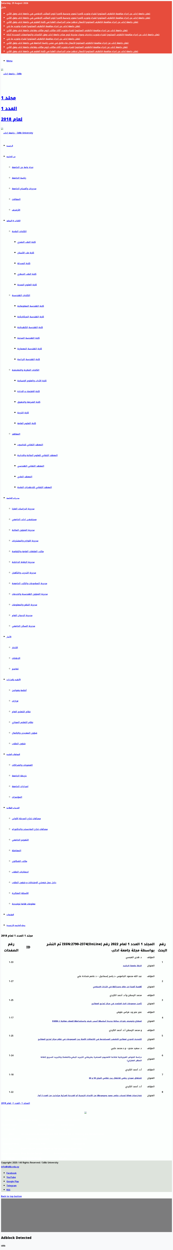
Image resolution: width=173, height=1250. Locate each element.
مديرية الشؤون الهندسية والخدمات (30, 594)
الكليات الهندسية (21, 295)
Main (11, 1134)
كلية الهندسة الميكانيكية (30, 317)
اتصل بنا (68, 1129)
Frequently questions (37, 1139)
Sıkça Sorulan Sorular (32, 1153)
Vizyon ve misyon (10, 1153)
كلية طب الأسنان (25, 253)
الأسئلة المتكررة (20, 893)
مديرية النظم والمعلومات (24, 605)
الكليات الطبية (19, 231)
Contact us (79, 1143)
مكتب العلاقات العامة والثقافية (28, 551)
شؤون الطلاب (19, 744)
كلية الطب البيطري (26, 274)
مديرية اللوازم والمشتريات (25, 541)
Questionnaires (11, 1143)
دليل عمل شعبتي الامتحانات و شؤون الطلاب (34, 882)
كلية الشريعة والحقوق (28, 402)
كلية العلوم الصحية (27, 285)
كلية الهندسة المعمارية (29, 349)
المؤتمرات (17, 797)
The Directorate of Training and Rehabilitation (79, 1134)
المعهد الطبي (24, 477)
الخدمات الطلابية (12, 808)
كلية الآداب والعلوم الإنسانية (31, 381)
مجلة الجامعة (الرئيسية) (15, 925)
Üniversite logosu (63, 1153)
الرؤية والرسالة (9, 1124)
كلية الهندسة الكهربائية (30, 327)
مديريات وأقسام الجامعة (24, 189)
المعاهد (16, 434)
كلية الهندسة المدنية (28, 338)
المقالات (16, 199)
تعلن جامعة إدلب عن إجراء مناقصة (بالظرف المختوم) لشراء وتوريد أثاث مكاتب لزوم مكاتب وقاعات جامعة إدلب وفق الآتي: (67, 30)
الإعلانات (16, 658)
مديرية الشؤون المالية (23, 530)
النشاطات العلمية (13, 754)
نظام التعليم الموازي (22, 722)
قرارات (15, 701)
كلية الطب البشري (26, 242)
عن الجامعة (11, 157)
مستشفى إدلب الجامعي (24, 519)
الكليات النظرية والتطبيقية (25, 370)
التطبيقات (10, 915)
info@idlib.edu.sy (10, 1167)
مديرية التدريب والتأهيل (24, 573)
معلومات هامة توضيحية (23, 904)
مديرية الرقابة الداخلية (23, 562)
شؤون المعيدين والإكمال (24, 733)
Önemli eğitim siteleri (31, 1148)
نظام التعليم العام (21, 712)
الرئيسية (9, 146)
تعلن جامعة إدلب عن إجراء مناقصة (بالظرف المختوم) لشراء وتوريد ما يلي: (43, 26)
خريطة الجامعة (19, 776)
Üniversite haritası (32, 1158)
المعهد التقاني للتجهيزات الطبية (34, 487)
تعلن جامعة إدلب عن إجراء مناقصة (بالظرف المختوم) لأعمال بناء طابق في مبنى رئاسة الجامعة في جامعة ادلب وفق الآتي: (67, 43)
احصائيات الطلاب (20, 872)
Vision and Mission (11, 1139)
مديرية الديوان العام (22, 615)
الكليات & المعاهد (13, 221)
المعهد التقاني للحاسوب (30, 445)
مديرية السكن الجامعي (23, 626)
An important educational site (37, 1134)
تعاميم (15, 669)
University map (37, 1143)
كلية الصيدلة (23, 263)
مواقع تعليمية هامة (27, 1120)
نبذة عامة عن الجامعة (22, 167)
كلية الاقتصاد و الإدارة (28, 391)
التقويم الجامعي (20, 840)
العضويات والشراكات (22, 765)
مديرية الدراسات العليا (23, 509)
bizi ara (63, 1158)
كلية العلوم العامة (26, 423)
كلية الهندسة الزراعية (28, 359)
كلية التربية (23, 413)
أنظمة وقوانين (19, 690)
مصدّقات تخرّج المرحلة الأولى (26, 818)
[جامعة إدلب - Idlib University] (17, 133)
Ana (11, 1148)
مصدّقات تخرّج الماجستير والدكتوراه (30, 829)
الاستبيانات (9, 1129)
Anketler (10, 1158)
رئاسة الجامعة (19, 178)
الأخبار (8, 637)
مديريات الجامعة (12, 498)
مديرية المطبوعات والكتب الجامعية (29, 583)
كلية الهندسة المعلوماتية (30, 306)
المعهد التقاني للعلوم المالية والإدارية (37, 455)
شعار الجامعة (67, 1124)
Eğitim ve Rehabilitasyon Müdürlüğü (63, 1148)
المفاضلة (16, 850)
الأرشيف (16, 210)
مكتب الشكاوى (19, 861)
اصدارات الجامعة (20, 786)
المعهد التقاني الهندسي (30, 466)
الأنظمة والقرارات (13, 680)
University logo (79, 1139)
